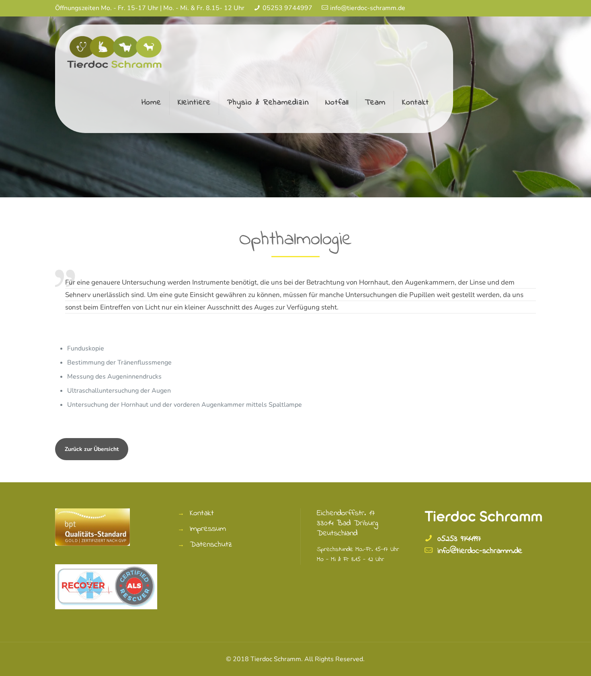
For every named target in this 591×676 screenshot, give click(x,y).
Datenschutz (211, 545)
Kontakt (202, 513)
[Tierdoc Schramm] (115, 51)
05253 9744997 (287, 8)
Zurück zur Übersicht (92, 449)
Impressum (208, 529)
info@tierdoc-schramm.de (367, 8)
